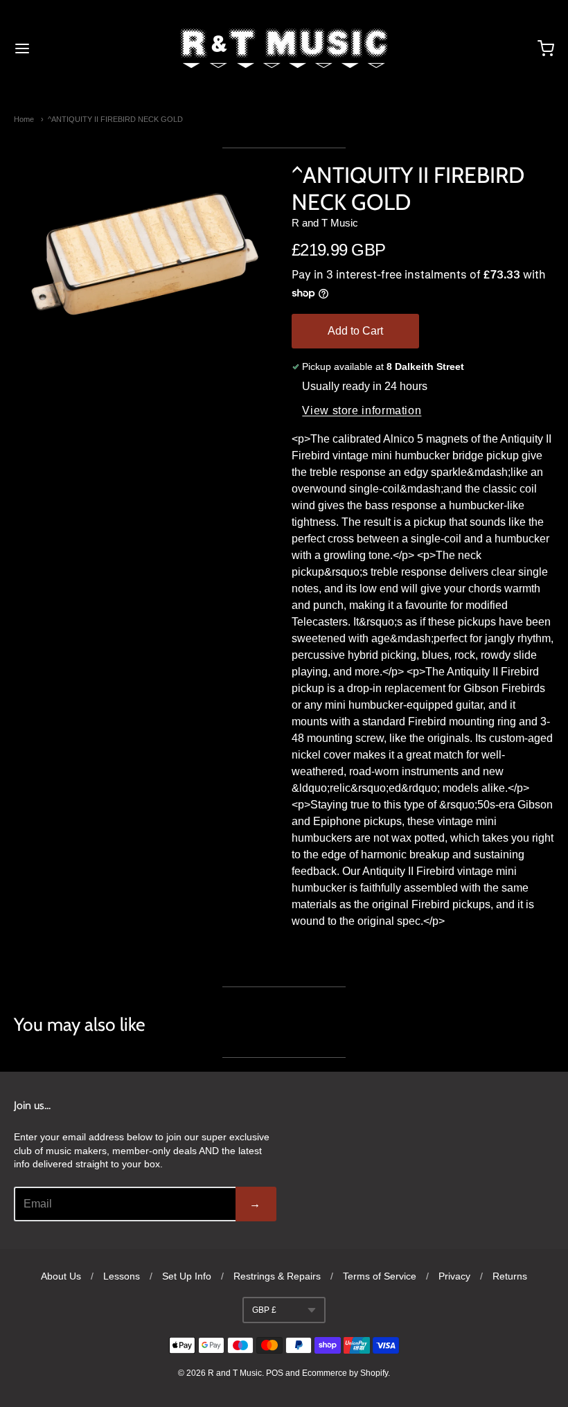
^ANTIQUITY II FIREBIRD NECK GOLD (115, 119)
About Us (61, 1276)
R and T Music (325, 223)
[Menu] (68, 48)
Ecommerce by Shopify (345, 1373)
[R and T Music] (284, 48)
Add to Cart (355, 331)
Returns (509, 1276)
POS (274, 1373)
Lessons (121, 1276)
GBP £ (264, 1310)
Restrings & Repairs (277, 1276)
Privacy (454, 1276)
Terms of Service (379, 1276)
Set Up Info (186, 1276)
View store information (361, 410)
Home (24, 119)
